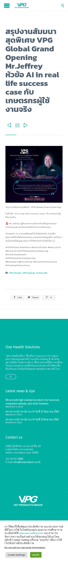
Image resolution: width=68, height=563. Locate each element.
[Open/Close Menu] (7, 5)
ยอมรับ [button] (35, 555)
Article (39, 273)
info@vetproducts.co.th (27, 462)
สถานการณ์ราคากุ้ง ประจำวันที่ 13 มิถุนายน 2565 (32, 411)
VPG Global (28, 273)
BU (46, 273)
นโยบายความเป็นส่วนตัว (31, 533)
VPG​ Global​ (15, 273)
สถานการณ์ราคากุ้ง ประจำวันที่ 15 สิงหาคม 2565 (32, 419)
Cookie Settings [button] (16, 555)
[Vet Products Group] (38, 5)
